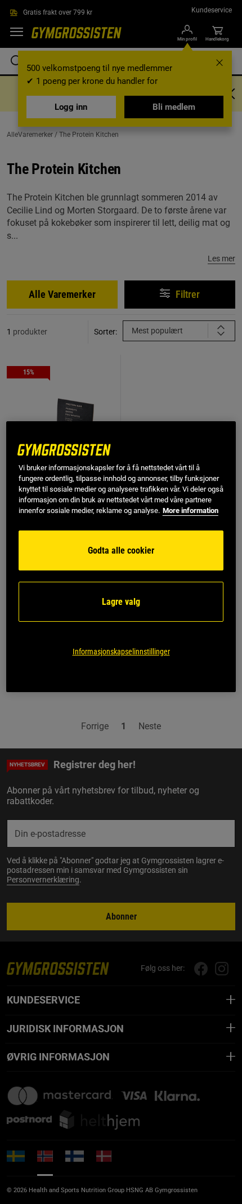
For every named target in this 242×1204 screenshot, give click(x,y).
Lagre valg (121, 601)
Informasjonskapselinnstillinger (121, 651)
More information (190, 510)
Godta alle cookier (121, 550)
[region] (121, 556)
